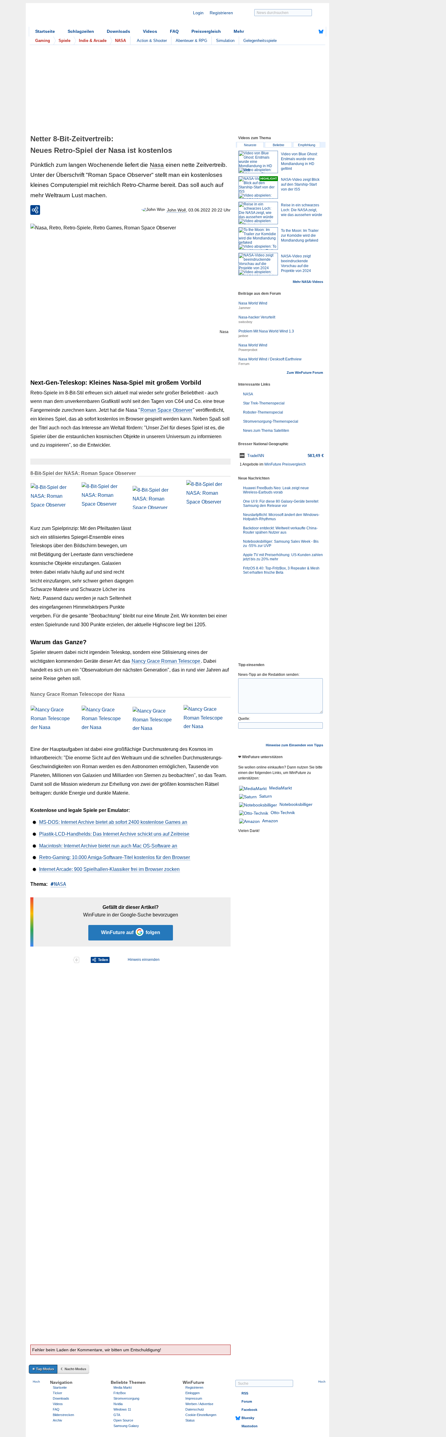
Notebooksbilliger (296, 804)
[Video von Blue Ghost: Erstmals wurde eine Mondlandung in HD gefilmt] (258, 162)
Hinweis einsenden (144, 959)
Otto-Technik (283, 812)
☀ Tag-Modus (43, 1369)
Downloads (118, 31)
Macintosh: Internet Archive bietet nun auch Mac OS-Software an (108, 845)
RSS (245, 1393)
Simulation (225, 40)
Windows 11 (122, 1409)
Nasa (157, 165)
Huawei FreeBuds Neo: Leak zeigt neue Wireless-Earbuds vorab (276, 490)
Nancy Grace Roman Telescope (166, 661)
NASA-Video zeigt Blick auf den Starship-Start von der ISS (300, 184)
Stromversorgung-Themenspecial (270, 421)
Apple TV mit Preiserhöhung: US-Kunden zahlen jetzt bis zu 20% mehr (283, 557)
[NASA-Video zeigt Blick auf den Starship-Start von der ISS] (258, 187)
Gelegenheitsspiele (260, 40)
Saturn (265, 796)
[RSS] (302, 31)
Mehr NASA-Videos (308, 282)
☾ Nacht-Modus (73, 1369)
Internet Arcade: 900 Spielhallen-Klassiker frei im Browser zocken (109, 869)
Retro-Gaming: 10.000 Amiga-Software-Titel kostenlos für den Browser (114, 857)
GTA (116, 1415)
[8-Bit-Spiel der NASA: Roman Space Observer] (53, 497)
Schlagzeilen (81, 31)
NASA (60, 884)
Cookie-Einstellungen (200, 1415)
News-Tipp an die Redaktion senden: (268, 674)
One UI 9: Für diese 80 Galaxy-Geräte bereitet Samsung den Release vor (280, 503)
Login (198, 12)
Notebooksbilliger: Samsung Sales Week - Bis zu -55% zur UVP (281, 543)
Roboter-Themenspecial (263, 412)
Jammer (244, 308)
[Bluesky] (321, 31)
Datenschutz (194, 1409)
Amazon (270, 820)
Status (190, 1420)
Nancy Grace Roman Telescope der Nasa (77, 694)
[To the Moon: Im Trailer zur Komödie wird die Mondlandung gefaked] (258, 238)
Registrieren (221, 12)
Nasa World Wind (252, 303)
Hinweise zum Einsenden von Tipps (294, 745)
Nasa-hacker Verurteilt (256, 317)
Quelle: (244, 719)
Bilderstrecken (63, 1415)
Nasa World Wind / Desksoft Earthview (270, 359)
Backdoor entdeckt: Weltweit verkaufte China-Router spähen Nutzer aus (280, 530)
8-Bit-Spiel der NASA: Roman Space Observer (83, 473)
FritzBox (119, 1393)
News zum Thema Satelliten (266, 430)
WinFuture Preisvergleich (285, 464)
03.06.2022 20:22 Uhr (209, 210)
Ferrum (243, 364)
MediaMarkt (280, 788)
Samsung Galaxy (126, 1426)
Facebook (249, 1409)
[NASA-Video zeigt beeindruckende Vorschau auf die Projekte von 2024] (258, 264)
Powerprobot (247, 350)
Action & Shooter (152, 40)
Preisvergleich (206, 31)
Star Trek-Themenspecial (264, 403)
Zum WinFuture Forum (305, 372)
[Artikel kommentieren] (51, 960)
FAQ (174, 31)
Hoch (36, 1381)
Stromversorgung (126, 1398)
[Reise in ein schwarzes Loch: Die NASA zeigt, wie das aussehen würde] (258, 213)
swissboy (245, 322)
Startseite (45, 31)
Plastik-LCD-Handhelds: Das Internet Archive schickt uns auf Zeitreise (114, 834)
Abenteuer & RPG (191, 40)
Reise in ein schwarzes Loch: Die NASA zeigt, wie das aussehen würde (301, 210)
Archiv (57, 1420)
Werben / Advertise (199, 1404)
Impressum (193, 1398)
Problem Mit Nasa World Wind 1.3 (266, 331)
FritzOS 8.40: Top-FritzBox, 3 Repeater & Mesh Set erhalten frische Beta (281, 570)
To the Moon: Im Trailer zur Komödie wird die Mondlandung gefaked (300, 235)
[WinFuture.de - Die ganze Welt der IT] (80, 16)
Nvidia (118, 1404)
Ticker (57, 1393)
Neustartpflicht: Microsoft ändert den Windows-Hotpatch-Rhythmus (281, 517)
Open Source (123, 1420)
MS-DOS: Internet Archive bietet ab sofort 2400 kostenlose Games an (113, 822)
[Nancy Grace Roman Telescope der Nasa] (53, 718)
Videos (150, 31)
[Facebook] (311, 31)
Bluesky (248, 1418)
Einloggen (192, 1393)
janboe (243, 336)
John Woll (176, 210)
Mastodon (250, 1426)
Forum (247, 1401)
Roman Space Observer (166, 410)
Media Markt (122, 1387)
